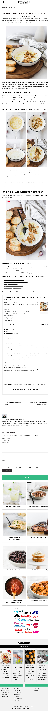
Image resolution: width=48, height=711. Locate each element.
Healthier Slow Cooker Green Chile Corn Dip (16, 282)
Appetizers (13, 7)
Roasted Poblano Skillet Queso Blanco (14, 280)
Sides (17, 696)
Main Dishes (18, 698)
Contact (37, 688)
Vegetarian (5, 692)
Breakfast (5, 688)
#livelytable (35, 392)
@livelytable (18, 392)
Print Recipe (31, 16)
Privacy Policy (16, 708)
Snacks (17, 700)
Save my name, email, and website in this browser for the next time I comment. (25, 467)
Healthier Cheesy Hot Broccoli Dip (13, 288)
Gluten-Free (5, 690)
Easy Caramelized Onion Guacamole (13, 286)
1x (43, 324)
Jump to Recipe (22, 16)
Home (3, 7)
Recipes (8, 7)
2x (45, 324)
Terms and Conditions (29, 708)
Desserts (5, 694)
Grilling (5, 696)
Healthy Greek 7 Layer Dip (11, 284)
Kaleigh (9, 309)
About (36, 690)
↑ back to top (24, 642)
